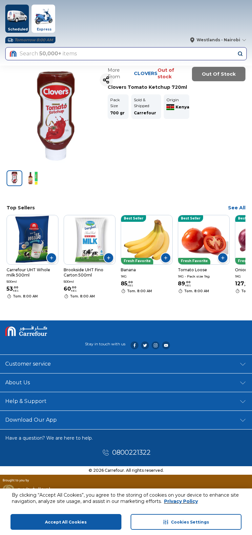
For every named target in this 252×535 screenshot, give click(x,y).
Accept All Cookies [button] (66, 522)
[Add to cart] (51, 258)
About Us (17, 382)
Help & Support (26, 401)
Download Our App (31, 420)
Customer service (28, 364)
